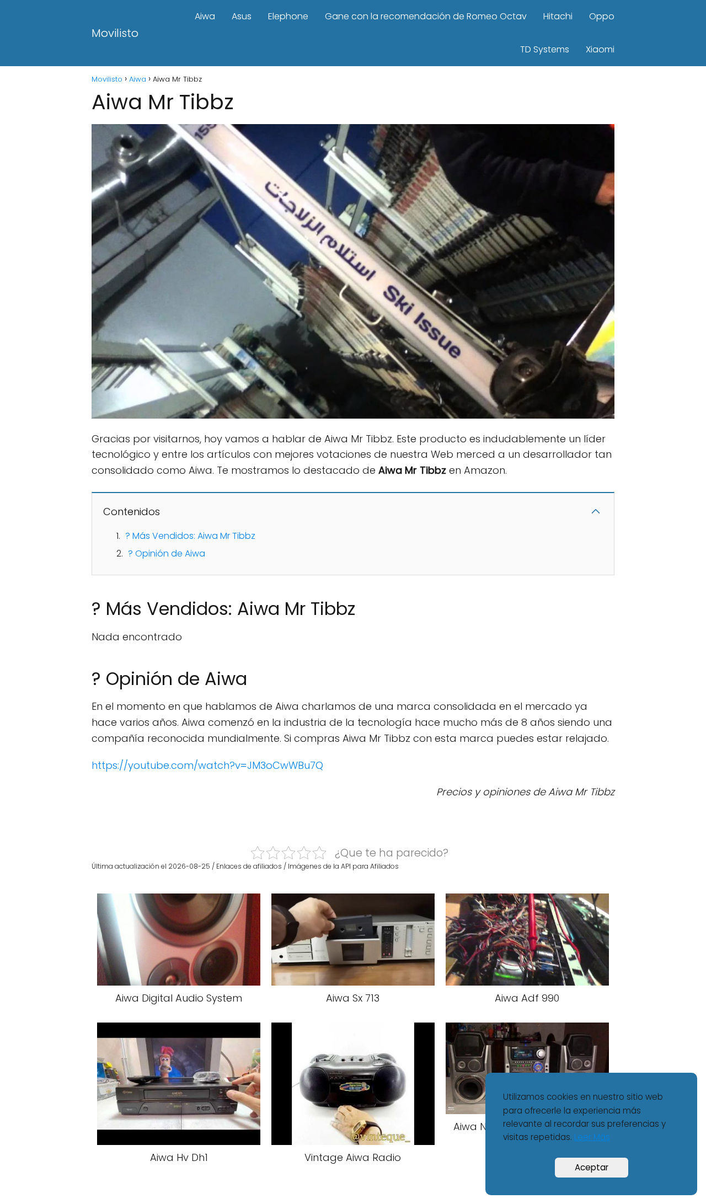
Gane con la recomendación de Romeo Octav (426, 16)
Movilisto (115, 33)
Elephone (288, 16)
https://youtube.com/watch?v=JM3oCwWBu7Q (207, 765)
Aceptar (591, 1167)
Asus (242, 16)
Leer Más (592, 1137)
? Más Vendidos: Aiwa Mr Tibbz (190, 535)
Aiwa (205, 16)
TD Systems (544, 49)
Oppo (601, 16)
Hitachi (558, 16)
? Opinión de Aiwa (166, 553)
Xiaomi (600, 49)
